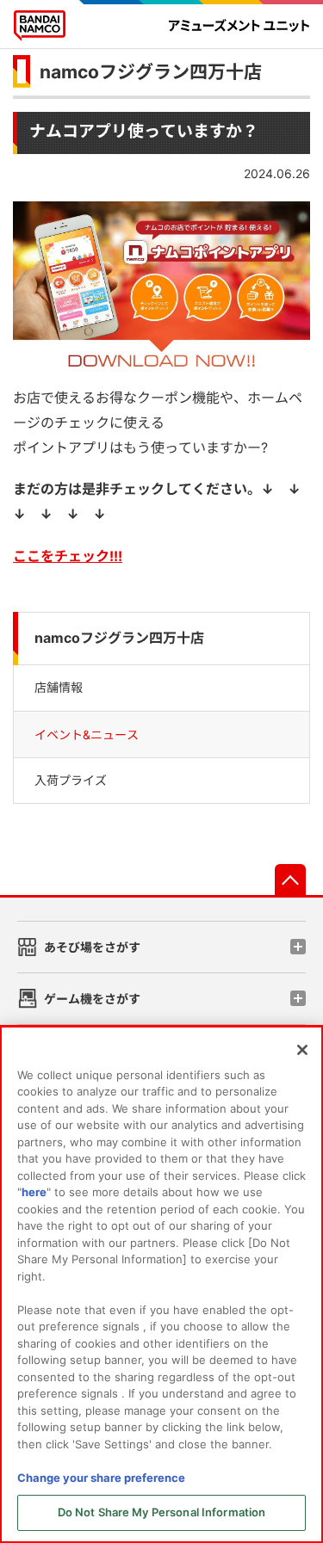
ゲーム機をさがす (92, 998)
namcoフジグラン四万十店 (151, 72)
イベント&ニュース (86, 734)
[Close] (302, 1050)
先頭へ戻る (290, 879)
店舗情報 (58, 687)
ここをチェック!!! (67, 556)
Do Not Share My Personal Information (162, 1512)
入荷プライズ (70, 780)
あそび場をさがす (92, 947)
